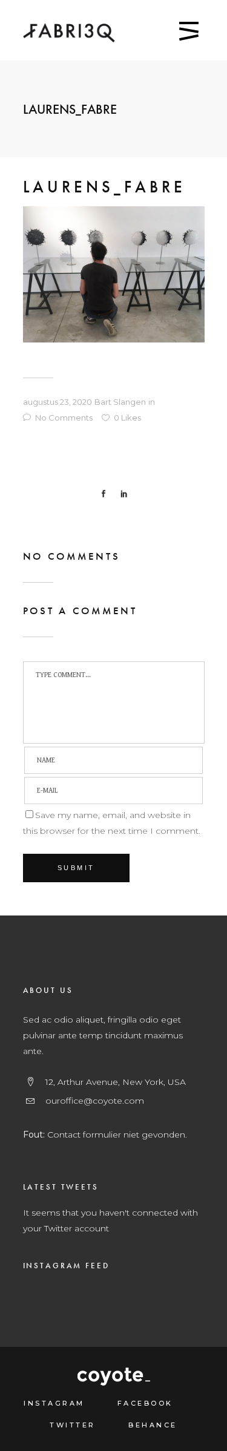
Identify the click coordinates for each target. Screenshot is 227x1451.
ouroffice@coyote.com (94, 1100)
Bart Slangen (120, 402)
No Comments (64, 417)
